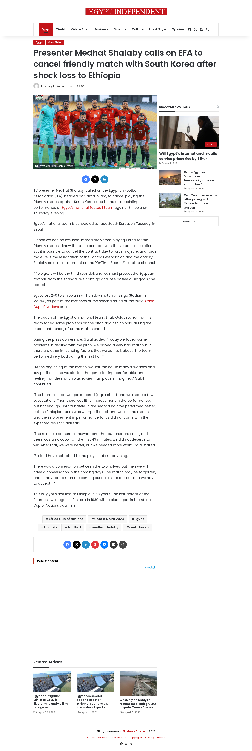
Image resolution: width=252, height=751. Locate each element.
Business (101, 29)
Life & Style (157, 29)
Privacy (149, 737)
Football (74, 527)
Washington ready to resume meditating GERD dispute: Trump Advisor (138, 703)
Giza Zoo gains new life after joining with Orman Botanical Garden (200, 201)
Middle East (80, 29)
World (60, 29)
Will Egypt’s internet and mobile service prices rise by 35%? (188, 156)
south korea (139, 527)
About (91, 737)
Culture (138, 29)
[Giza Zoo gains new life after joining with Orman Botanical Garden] (170, 200)
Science (120, 29)
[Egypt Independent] (126, 11)
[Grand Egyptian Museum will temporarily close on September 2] (170, 177)
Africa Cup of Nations (65, 519)
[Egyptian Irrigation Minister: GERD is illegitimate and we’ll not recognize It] (52, 682)
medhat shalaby (105, 527)
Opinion (178, 29)
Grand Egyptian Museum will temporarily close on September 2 (199, 178)
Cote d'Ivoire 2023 (109, 519)
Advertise (103, 737)
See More (189, 221)
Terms (161, 737)
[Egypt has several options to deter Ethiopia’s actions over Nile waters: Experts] (95, 682)
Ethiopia (50, 527)
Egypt (46, 29)
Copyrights (136, 737)
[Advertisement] (95, 613)
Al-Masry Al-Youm (52, 86)
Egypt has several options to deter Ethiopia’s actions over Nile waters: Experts (93, 701)
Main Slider (55, 42)
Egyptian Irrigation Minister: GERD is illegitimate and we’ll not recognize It (51, 701)
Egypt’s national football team (87, 207)
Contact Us (119, 737)
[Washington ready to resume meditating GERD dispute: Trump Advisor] (138, 683)
